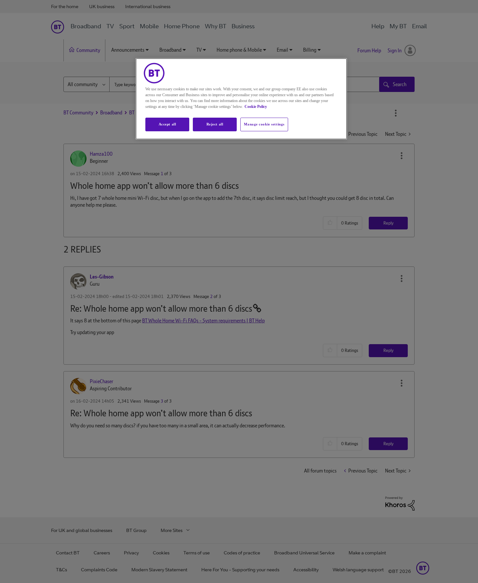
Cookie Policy (256, 106)
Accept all (167, 124)
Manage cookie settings (264, 124)
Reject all (214, 124)
